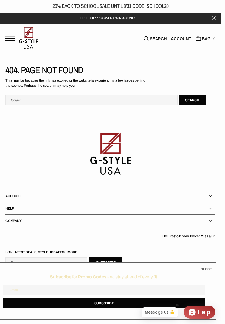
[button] (11, 38)
